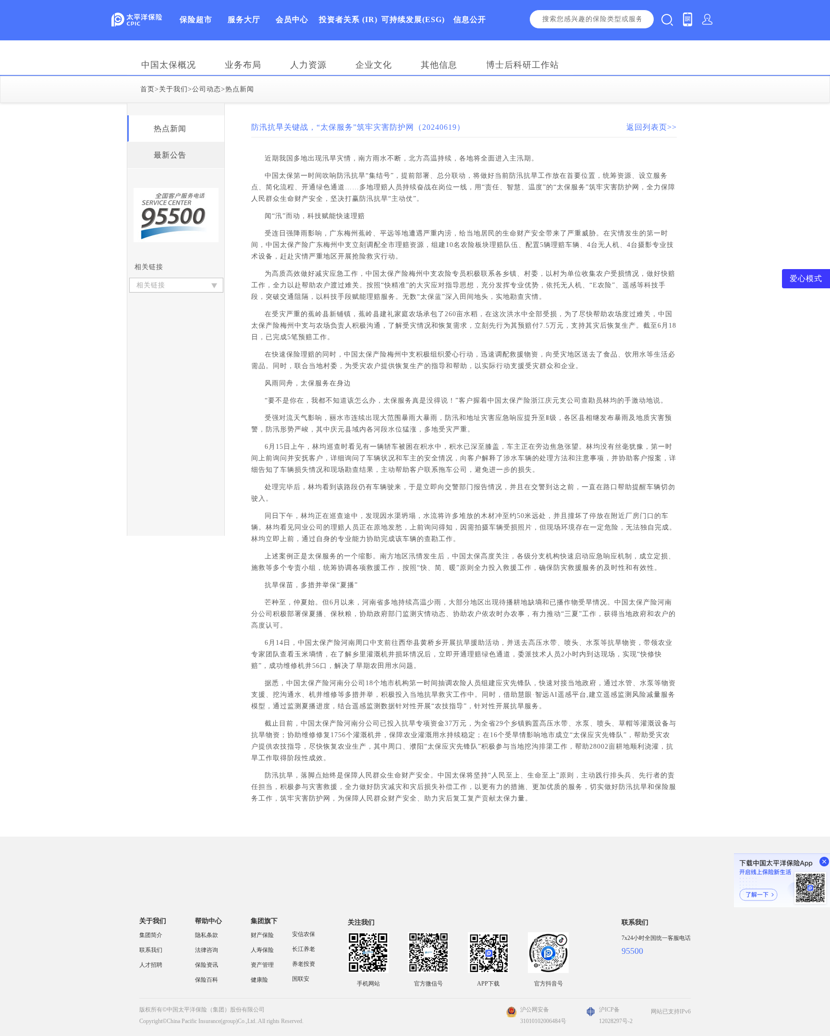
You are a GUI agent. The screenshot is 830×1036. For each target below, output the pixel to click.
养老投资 (303, 964)
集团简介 (150, 935)
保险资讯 (206, 965)
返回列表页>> (651, 127)
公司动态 (206, 89)
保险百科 (206, 979)
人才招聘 (150, 965)
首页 (147, 89)
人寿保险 (262, 950)
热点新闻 (239, 89)
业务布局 (243, 65)
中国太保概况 (168, 65)
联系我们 (150, 950)
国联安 (300, 978)
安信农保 (303, 934)
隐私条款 (206, 935)
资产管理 (262, 965)
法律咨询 (206, 950)
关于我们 (173, 89)
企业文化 (373, 65)
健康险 (259, 979)
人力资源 (308, 65)
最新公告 (170, 155)
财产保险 (262, 935)
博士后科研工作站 (522, 65)
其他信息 (439, 65)
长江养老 (303, 949)
